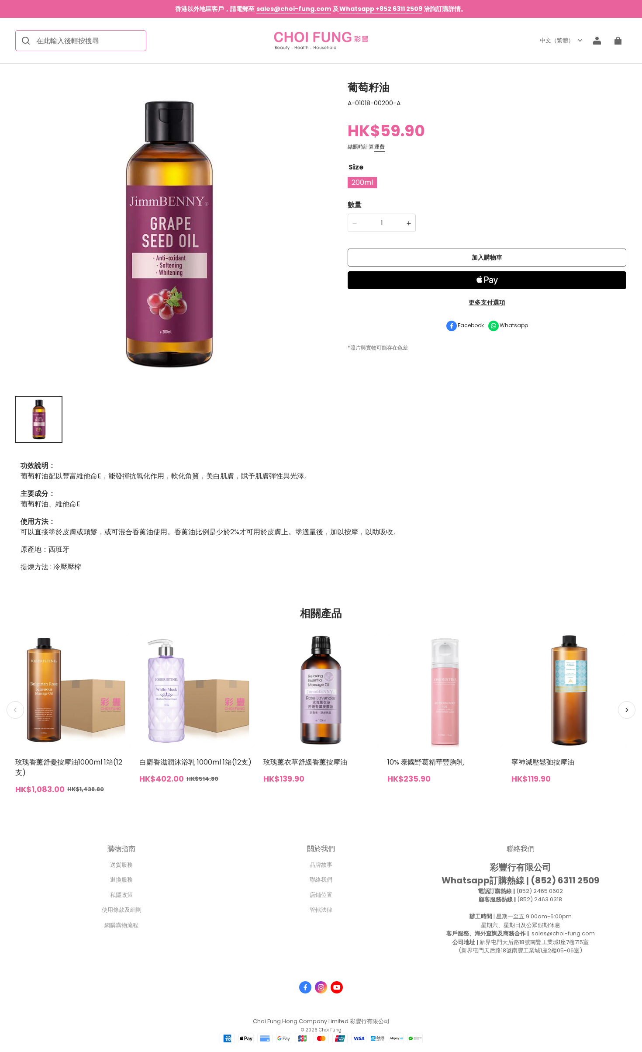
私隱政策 (121, 895)
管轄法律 (321, 910)
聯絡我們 (321, 880)
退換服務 (121, 880)
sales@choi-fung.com (293, 8)
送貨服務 (121, 865)
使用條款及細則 (122, 910)
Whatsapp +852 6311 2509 (380, 8)
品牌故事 (321, 865)
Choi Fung (330, 1030)
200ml (362, 183)
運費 (379, 147)
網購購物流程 (121, 925)
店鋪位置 (321, 895)
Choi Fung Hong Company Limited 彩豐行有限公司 (321, 1021)
